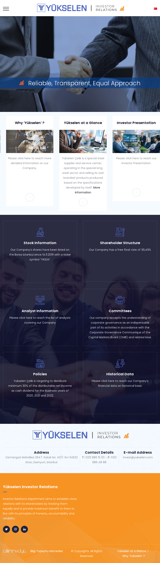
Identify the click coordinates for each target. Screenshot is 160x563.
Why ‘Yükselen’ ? (26, 122)
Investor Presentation (133, 122)
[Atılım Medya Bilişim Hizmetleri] (14, 551)
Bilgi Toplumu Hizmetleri (46, 551)
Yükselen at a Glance (80, 122)
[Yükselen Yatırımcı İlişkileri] (80, 8)
